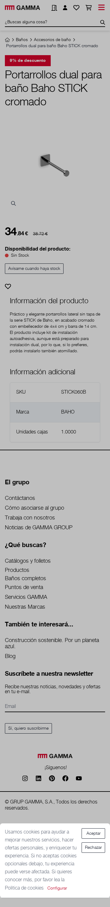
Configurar (57, 888)
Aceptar (93, 833)
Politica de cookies (25, 888)
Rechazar (93, 847)
